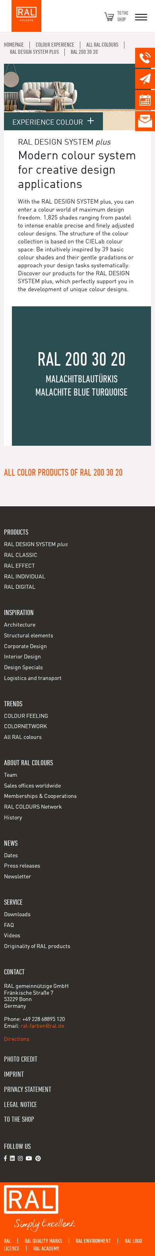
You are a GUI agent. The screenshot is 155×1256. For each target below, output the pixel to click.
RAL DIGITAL (19, 587)
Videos (12, 936)
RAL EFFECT (19, 566)
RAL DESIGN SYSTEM (36, 544)
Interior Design (22, 657)
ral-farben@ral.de (42, 1026)
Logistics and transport (33, 678)
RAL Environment (93, 1241)
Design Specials (23, 667)
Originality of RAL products (37, 946)
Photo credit (20, 1059)
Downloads (17, 914)
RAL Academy (46, 1249)
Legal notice (20, 1105)
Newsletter (17, 877)
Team (10, 775)
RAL (7, 1241)
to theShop (122, 16)
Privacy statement (27, 1089)
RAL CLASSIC (20, 555)
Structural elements (28, 636)
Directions (16, 1039)
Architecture (19, 625)
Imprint (14, 1074)
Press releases (22, 866)
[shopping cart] (109, 17)
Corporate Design (25, 646)
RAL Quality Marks (43, 1241)
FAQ (9, 925)
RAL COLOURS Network (33, 807)
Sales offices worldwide (32, 786)
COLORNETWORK (25, 726)
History (13, 818)
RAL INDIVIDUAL (24, 577)
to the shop (19, 1119)
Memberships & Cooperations (40, 796)
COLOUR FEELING (26, 716)
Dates (11, 855)
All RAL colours (23, 737)
